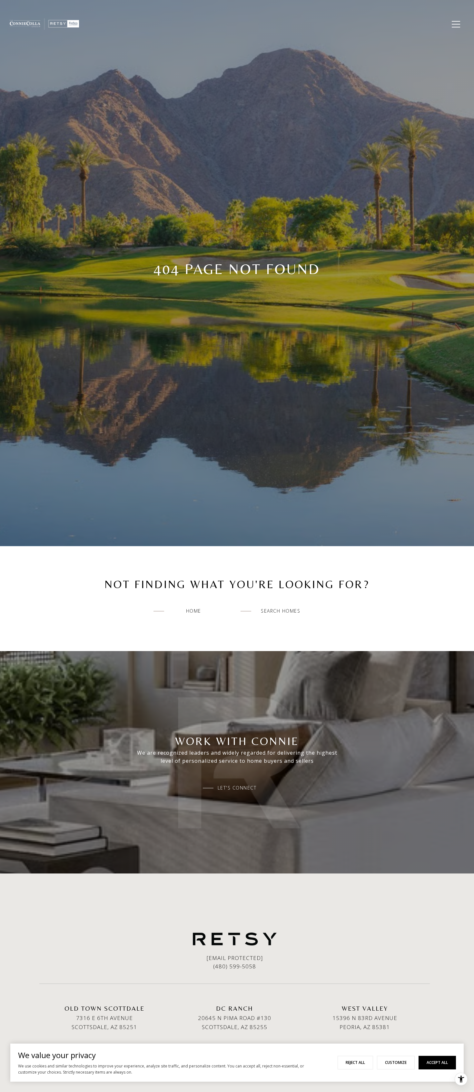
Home (193, 611)
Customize (396, 1062)
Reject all (355, 1062)
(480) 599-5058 (234, 966)
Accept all (437, 1062)
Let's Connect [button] (237, 788)
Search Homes (280, 611)
